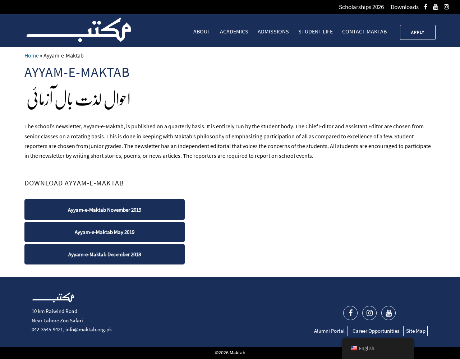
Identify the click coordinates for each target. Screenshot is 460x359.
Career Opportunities (376, 330)
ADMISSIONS (273, 31)
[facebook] (426, 7)
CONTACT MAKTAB (364, 31)
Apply (417, 32)
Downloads (405, 7)
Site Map (416, 330)
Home (31, 55)
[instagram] (446, 7)
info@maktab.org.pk (88, 329)
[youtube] (435, 7)
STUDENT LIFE (315, 31)
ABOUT (202, 31)
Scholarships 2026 (361, 7)
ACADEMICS (234, 31)
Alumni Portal (329, 330)
